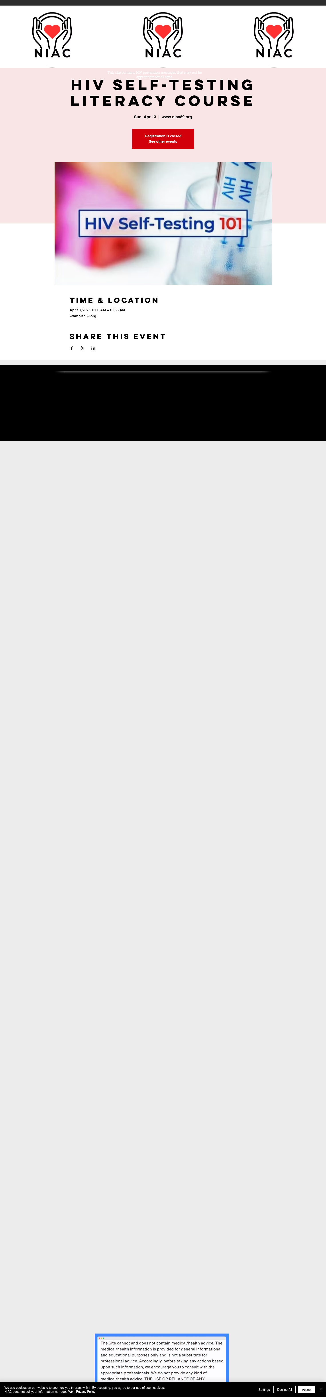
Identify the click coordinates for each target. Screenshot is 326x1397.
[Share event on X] (83, 348)
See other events (163, 141)
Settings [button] (264, 1389)
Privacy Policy (85, 1391)
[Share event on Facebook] (72, 348)
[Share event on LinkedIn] (93, 348)
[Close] (320, 1389)
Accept (307, 1389)
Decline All (284, 1389)
